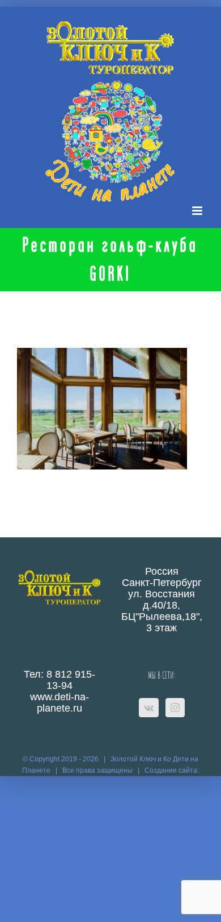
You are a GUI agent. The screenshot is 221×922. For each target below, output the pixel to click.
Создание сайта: (171, 770)
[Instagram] (175, 707)
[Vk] (149, 707)
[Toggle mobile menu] (198, 211)
